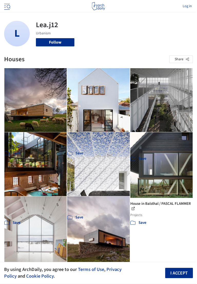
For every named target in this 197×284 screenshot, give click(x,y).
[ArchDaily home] (98, 6)
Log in (187, 6)
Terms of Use (91, 269)
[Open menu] (6, 6)
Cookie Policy (40, 276)
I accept (179, 273)
